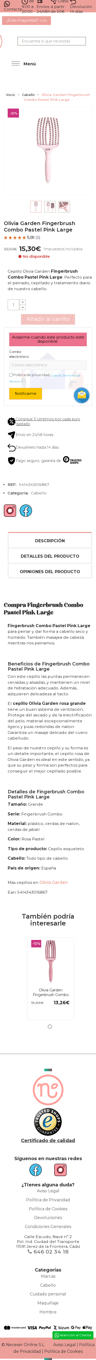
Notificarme (25, 393)
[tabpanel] (48, 981)
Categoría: (18, 493)
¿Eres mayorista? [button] (26, 20)
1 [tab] (50, 1027)
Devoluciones (48, 1217)
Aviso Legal (48, 1190)
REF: (12, 484)
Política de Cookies (48, 1208)
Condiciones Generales (48, 1226)
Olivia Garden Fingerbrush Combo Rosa (51, 992)
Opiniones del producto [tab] (50, 571)
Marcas (48, 1276)
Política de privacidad (31, 375)
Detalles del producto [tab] (50, 556)
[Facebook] (26, 512)
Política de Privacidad (48, 1199)
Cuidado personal (48, 1294)
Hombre (48, 1312)
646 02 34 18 (50, 1251)
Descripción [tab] (50, 540)
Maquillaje (48, 1303)
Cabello (48, 1285)
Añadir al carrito (48, 319)
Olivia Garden (53, 882)
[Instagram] (10, 512)
